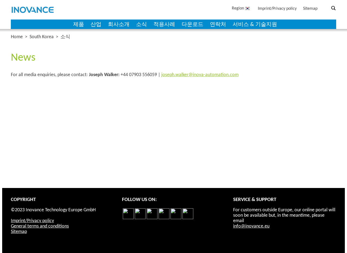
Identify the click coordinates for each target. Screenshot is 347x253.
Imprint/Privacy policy (277, 9)
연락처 (218, 24)
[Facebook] (128, 218)
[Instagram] (164, 218)
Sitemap (310, 9)
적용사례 (164, 24)
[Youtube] (176, 218)
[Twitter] (152, 218)
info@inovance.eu (251, 226)
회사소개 (119, 24)
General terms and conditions (40, 226)
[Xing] (187, 218)
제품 (78, 24)
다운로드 (192, 24)
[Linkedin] (140, 218)
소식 (141, 24)
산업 (96, 24)
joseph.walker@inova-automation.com (200, 75)
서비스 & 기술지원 (255, 24)
